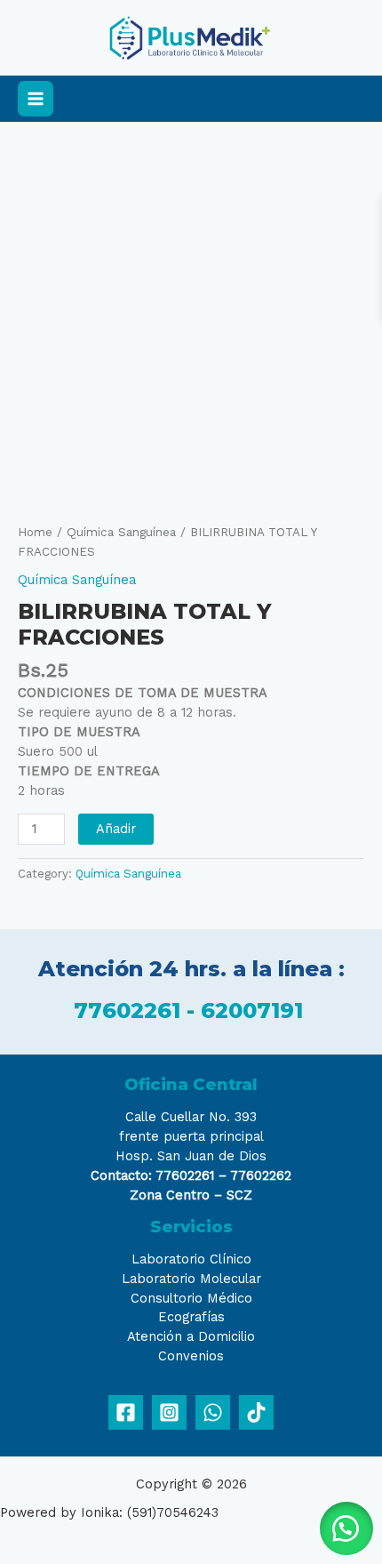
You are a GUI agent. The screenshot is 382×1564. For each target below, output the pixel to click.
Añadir (116, 829)
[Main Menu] (35, 98)
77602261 (127, 1010)
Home (35, 532)
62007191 (255, 1010)
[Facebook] (125, 1412)
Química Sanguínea (121, 532)
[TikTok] (256, 1412)
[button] (346, 1528)
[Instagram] (169, 1412)
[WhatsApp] (212, 1412)
